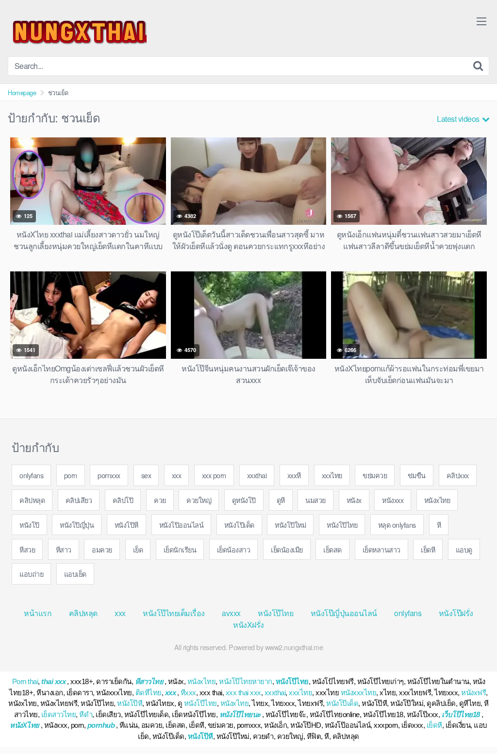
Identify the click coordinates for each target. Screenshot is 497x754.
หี (439, 524)
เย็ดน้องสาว (233, 549)
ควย (160, 500)
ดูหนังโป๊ (244, 500)
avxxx (231, 613)
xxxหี (294, 475)
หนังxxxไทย (359, 692)
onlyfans (31, 475)
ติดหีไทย (148, 692)
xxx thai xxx (243, 692)
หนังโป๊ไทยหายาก (245, 681)
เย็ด (138, 549)
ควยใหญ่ (198, 500)
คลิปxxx (458, 475)
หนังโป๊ (29, 524)
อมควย (102, 549)
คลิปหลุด (32, 500)
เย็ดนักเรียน (180, 549)
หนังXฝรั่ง (248, 624)
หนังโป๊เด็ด (239, 524)
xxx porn (214, 475)
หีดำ (85, 714)
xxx (177, 475)
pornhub (101, 725)
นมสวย (315, 500)
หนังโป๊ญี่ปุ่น (77, 524)
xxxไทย (332, 475)
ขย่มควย (375, 475)
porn (70, 475)
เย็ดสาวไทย (58, 714)
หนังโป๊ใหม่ (290, 524)
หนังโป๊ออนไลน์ (181, 524)
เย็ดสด (332, 549)
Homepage (22, 92)
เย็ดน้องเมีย (287, 549)
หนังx (354, 500)
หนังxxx (392, 500)
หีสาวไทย (149, 681)
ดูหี (281, 500)
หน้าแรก (37, 613)
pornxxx (109, 475)
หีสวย (27, 549)
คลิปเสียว (79, 500)
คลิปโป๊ (123, 500)
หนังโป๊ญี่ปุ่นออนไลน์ (344, 613)
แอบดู (464, 549)
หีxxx (188, 692)
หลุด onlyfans (397, 524)
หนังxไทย (437, 500)
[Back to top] (470, 723)
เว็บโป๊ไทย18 (461, 714)
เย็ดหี (428, 549)
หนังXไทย (24, 725)
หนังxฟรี (473, 692)
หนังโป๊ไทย (342, 524)
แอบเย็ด (75, 574)
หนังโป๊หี (126, 524)
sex (146, 475)
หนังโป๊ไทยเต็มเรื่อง (174, 613)
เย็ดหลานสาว (381, 549)
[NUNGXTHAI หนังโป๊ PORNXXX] (77, 32)
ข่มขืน (417, 475)
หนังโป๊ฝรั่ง (456, 613)
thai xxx (53, 681)
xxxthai (257, 475)
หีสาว (63, 549)
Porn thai (25, 681)
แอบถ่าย (31, 574)
